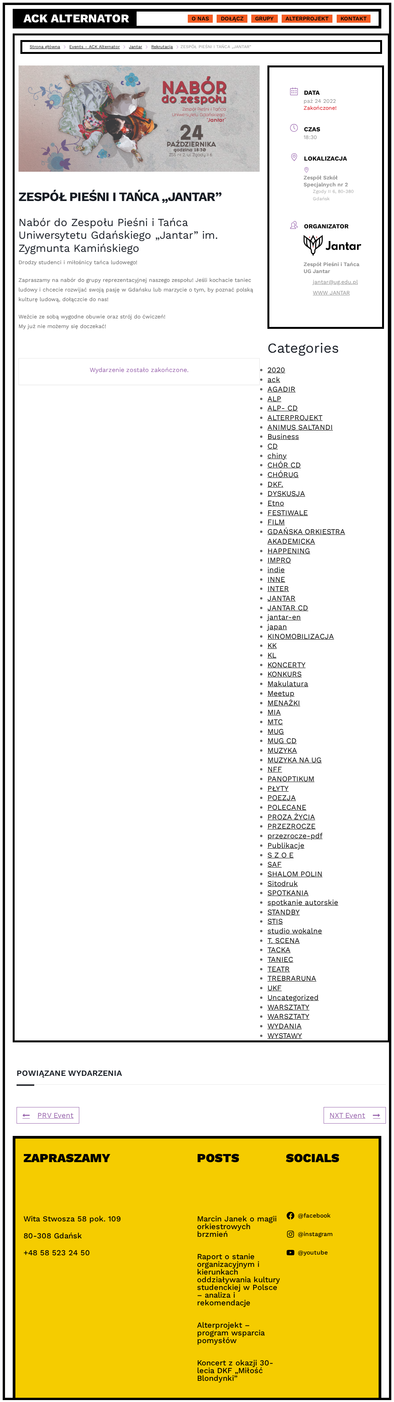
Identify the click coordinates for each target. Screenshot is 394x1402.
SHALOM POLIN (294, 873)
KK (272, 645)
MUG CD (282, 740)
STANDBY (283, 912)
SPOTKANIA (288, 892)
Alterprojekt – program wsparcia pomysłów (231, 1332)
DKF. (275, 484)
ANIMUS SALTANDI (300, 427)
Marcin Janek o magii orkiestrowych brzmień (237, 1226)
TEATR (278, 969)
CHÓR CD (284, 465)
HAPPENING (288, 550)
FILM (276, 522)
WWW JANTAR (331, 293)
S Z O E (280, 855)
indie (276, 569)
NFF (274, 769)
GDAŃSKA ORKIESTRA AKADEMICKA (306, 536)
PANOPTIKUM (290, 778)
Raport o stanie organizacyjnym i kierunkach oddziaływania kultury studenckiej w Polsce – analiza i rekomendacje (238, 1280)
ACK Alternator (76, 18)
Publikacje (285, 845)
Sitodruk (282, 883)
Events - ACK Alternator (94, 46)
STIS (275, 921)
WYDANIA (284, 1026)
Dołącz (232, 18)
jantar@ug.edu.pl (335, 282)
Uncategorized (293, 997)
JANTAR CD (287, 607)
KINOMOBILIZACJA (300, 636)
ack (273, 379)
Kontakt (354, 18)
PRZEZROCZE (291, 826)
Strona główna (45, 46)
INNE (276, 579)
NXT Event (347, 1115)
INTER (278, 588)
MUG (275, 731)
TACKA (278, 949)
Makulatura (287, 683)
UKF (274, 987)
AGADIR (281, 389)
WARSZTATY (288, 1007)
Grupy (264, 18)
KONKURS (284, 674)
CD (272, 446)
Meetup (280, 693)
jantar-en (284, 617)
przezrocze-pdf (294, 835)
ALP (274, 398)
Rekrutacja (162, 46)
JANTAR (281, 598)
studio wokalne (294, 930)
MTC (275, 721)
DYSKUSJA (286, 493)
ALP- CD (282, 408)
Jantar (135, 46)
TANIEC (280, 959)
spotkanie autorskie (302, 902)
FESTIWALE (287, 512)
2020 (276, 369)
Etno (275, 503)
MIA (274, 712)
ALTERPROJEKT (294, 417)
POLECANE (286, 807)
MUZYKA (282, 750)
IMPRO (279, 560)
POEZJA (281, 797)
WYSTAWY (284, 1035)
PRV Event (55, 1115)
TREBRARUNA (291, 978)
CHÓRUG (283, 474)
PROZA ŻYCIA (291, 816)
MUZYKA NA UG (294, 759)
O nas (200, 18)
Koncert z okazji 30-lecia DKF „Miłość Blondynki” (235, 1370)
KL (271, 655)
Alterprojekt (307, 18)
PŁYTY (278, 788)
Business (283, 436)
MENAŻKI (283, 702)
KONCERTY (286, 664)
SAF (274, 864)
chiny (277, 455)
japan (277, 626)
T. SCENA (283, 940)
